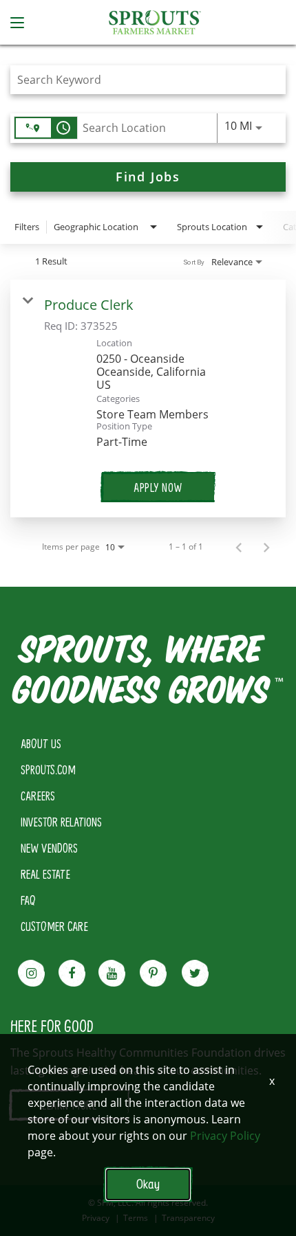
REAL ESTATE (45, 873)
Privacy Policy (225, 1135)
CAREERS (38, 795)
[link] (148, 398)
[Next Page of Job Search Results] (266, 547)
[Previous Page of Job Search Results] (239, 547)
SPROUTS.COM (48, 769)
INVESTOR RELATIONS (61, 821)
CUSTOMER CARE (54, 926)
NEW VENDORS (49, 847)
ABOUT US (41, 743)
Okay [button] (148, 1184)
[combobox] (141, 79)
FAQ (28, 900)
